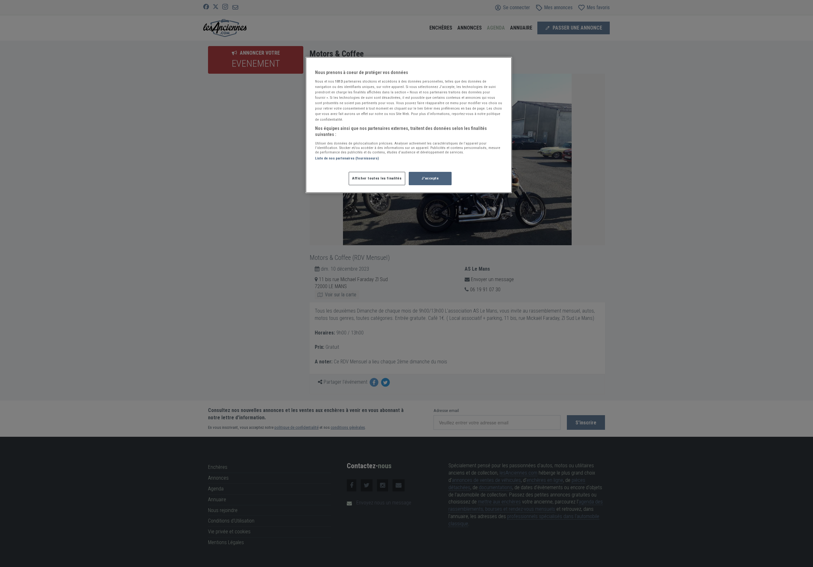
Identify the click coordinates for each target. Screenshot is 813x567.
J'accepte (430, 178)
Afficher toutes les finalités (377, 178)
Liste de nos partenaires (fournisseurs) (347, 158)
